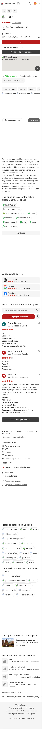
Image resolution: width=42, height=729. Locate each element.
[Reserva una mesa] (21, 42)
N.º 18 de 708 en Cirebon (15, 28)
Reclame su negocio (13, 481)
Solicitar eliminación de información (21, 708)
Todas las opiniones (19, 419)
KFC (11, 17)
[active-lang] (35, 3)
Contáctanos (22, 705)
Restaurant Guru (28, 718)
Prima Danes (14, 323)
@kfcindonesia (11, 476)
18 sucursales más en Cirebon (14, 437)
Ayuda (33, 714)
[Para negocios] (18, 3)
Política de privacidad (29, 711)
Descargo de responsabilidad (18, 714)
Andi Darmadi (15, 351)
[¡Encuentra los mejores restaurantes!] (8, 3)
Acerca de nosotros (13, 711)
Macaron (12, 374)
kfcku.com (9, 473)
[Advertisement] (21, 139)
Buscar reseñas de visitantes (15, 310)
